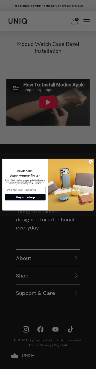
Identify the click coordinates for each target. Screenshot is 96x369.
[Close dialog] (91, 161)
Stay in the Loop (25, 197)
